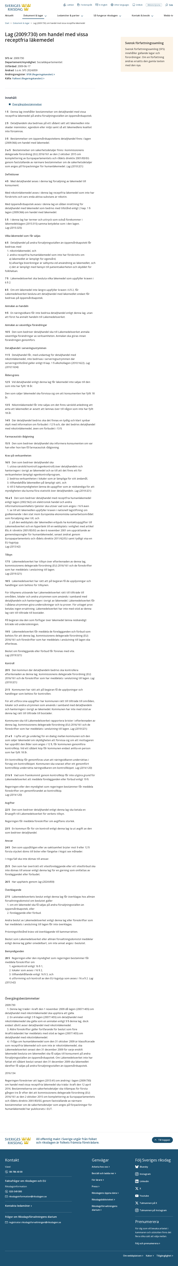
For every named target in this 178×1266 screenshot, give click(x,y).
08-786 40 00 (15, 1171)
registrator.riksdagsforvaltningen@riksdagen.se (35, 1222)
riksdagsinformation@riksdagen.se (28, 1196)
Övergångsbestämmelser (27, 104)
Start (7, 23)
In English (103, 4)
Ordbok (139, 4)
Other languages (121, 4)
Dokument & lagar (21, 23)
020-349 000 (15, 1191)
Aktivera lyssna (153, 5)
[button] (35, 15)
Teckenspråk (86, 4)
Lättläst (70, 4)
